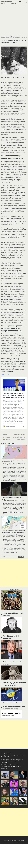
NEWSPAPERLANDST (7, 1)
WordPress (22, 841)
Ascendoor (10, 841)
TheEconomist (5, 374)
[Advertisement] (14, 20)
